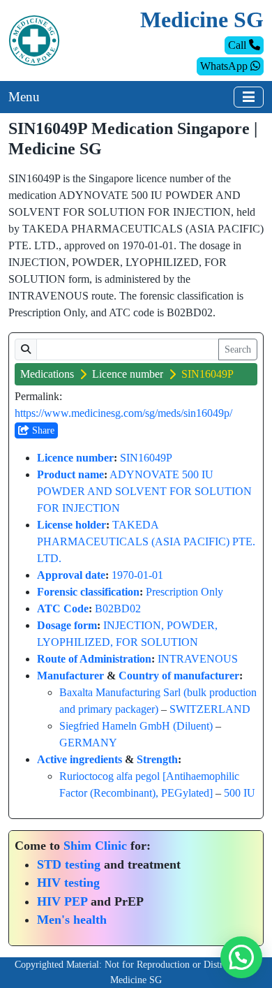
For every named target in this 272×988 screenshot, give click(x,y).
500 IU (239, 793)
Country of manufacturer (179, 675)
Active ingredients (79, 759)
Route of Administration (94, 659)
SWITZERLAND (209, 709)
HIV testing (68, 883)
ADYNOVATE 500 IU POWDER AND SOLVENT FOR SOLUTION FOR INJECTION (144, 491)
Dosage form (67, 625)
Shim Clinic (95, 846)
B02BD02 (118, 608)
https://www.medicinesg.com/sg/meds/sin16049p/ (123, 413)
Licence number (127, 374)
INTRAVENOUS (198, 659)
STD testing (68, 864)
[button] (241, 957)
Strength (157, 759)
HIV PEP (62, 901)
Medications (47, 374)
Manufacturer (70, 675)
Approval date (71, 575)
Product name (70, 474)
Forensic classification (88, 592)
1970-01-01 (137, 575)
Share (41, 430)
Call (238, 45)
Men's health (72, 920)
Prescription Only (184, 592)
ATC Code (63, 608)
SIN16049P (146, 458)
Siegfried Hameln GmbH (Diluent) (136, 726)
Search (238, 349)
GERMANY (88, 743)
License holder (71, 525)
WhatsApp (225, 66)
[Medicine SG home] (34, 39)
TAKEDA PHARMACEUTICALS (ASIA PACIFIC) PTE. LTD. (146, 541)
